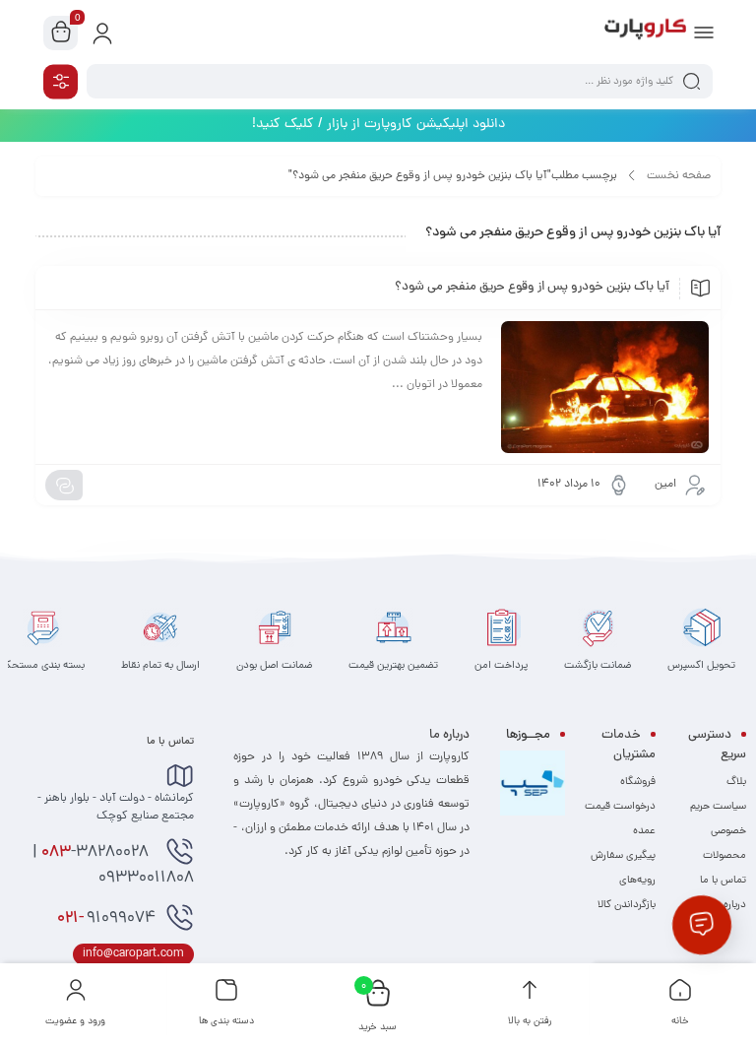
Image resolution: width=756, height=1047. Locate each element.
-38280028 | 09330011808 (113, 865)
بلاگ (736, 782)
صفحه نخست (679, 176)
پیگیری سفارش (623, 856)
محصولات (724, 856)
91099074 (106, 919)
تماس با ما (723, 880)
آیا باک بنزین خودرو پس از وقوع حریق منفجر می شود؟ (532, 287)
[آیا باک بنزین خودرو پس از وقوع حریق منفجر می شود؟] (605, 387)
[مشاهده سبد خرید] (61, 33)
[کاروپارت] (645, 32)
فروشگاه (638, 782)
